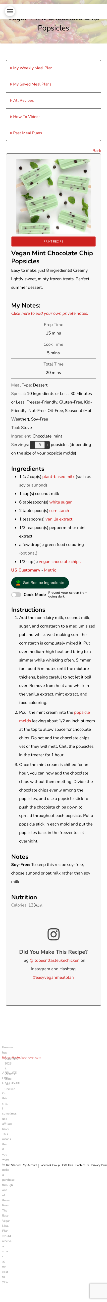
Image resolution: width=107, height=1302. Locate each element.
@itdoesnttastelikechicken (55, 960)
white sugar (60, 502)
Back (97, 151)
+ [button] (47, 445)
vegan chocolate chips (60, 561)
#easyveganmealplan (53, 977)
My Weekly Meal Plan (33, 68)
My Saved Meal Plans (32, 84)
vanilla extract (59, 519)
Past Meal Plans (27, 133)
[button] (10, 11)
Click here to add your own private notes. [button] (49, 313)
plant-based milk (58, 477)
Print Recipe (53, 242)
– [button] (33, 445)
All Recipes (23, 100)
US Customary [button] (25, 570)
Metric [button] (50, 570)
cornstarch (59, 511)
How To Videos (27, 117)
